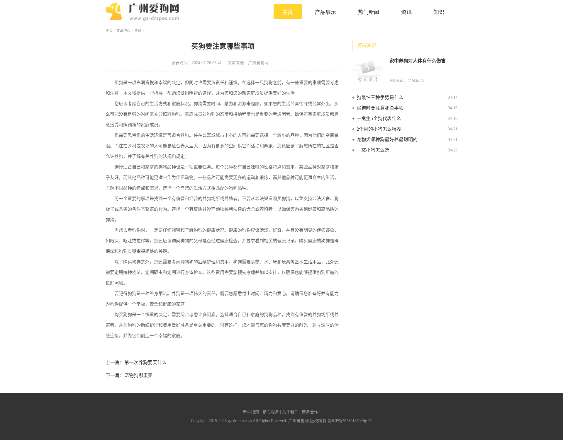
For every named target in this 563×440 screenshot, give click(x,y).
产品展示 (325, 12)
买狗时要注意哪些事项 (380, 107)
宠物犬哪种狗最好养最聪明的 (387, 139)
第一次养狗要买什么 (145, 362)
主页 (287, 12)
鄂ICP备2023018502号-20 (350, 421)
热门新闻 (368, 12)
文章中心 (123, 31)
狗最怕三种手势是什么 (380, 97)
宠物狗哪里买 (138, 375)
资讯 (406, 12)
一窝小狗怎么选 (373, 150)
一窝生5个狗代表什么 (379, 118)
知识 (439, 12)
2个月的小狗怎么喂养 (379, 129)
